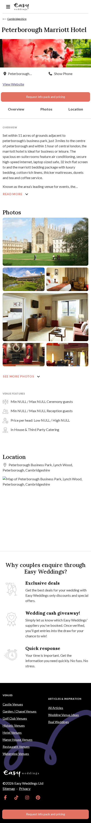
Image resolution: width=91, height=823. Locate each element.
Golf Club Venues (15, 718)
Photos (46, 109)
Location (75, 109)
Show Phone (63, 73)
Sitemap (9, 788)
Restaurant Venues (16, 746)
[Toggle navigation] (8, 7)
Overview (16, 109)
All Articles (55, 708)
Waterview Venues (16, 754)
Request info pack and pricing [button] (45, 97)
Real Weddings (58, 722)
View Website (13, 84)
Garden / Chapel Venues (19, 711)
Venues (8, 695)
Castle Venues (13, 704)
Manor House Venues (17, 739)
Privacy (24, 788)
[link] (5, 797)
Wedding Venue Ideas (63, 715)
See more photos (19, 376)
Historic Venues (14, 725)
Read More (13, 194)
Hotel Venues (12, 732)
